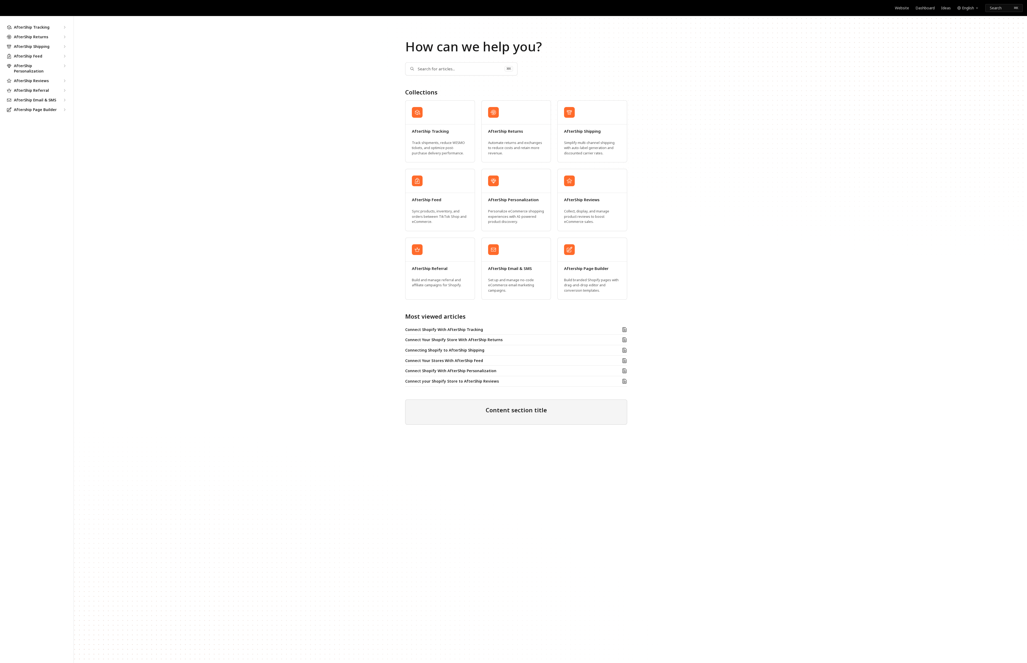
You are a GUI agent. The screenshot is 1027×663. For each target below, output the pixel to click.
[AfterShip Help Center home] (5, 8)
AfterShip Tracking (430, 131)
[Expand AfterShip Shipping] (64, 46)
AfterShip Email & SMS (510, 268)
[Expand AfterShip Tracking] (64, 27)
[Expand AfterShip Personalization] (64, 66)
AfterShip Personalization (513, 199)
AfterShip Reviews (582, 199)
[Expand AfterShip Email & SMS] (64, 100)
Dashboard (925, 7)
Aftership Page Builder (586, 268)
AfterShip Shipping (582, 131)
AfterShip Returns (505, 131)
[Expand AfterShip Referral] (64, 90)
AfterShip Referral (429, 268)
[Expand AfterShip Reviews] (64, 81)
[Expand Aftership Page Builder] (64, 109)
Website (902, 7)
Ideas (946, 7)
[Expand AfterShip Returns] (64, 37)
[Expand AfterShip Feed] (64, 56)
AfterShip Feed (426, 199)
